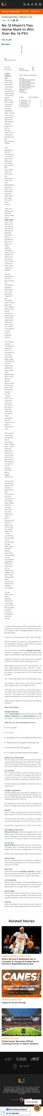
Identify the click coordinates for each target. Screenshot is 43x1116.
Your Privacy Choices (18, 1109)
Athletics (5, 999)
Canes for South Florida (14, 1003)
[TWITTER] (8, 20)
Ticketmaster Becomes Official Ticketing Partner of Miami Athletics (20, 1042)
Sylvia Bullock (29, 716)
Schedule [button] (35, 11)
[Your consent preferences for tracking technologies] (4, 1112)
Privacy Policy (25, 1090)
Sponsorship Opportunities (20, 1092)
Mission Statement (11, 1090)
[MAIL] (13, 20)
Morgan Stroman (34, 650)
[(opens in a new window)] (8, 1059)
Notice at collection (11, 1113)
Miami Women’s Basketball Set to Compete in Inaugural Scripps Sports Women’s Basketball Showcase (20, 961)
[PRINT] (16, 20)
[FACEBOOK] (10, 20)
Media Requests (32, 1089)
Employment (9, 1089)
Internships (20, 1089)
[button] (40, 4)
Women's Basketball (11, 11)
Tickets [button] (25, 11)
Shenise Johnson (11, 832)
